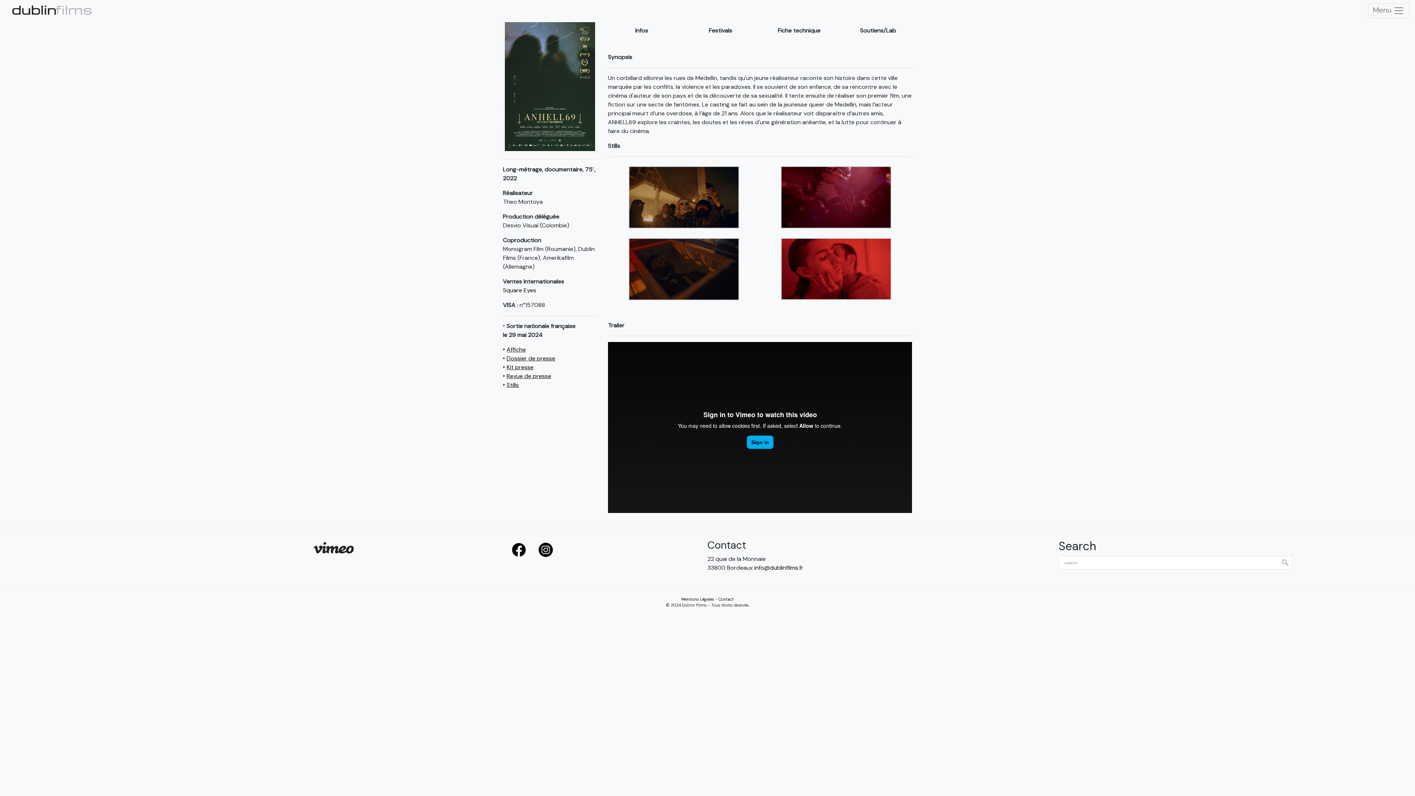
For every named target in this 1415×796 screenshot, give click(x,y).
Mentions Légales (697, 599)
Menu (1383, 10)
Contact (726, 599)
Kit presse (520, 367)
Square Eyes (519, 290)
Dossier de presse (531, 358)
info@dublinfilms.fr (778, 568)
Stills (513, 385)
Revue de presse (529, 376)
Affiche (516, 349)
